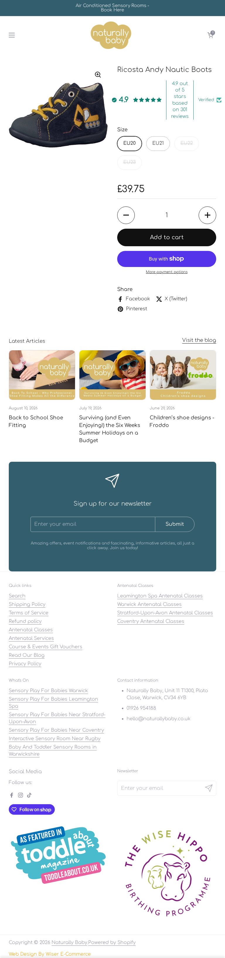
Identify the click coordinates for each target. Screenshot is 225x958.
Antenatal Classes (31, 630)
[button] (210, 35)
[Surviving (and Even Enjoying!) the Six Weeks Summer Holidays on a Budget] (112, 375)
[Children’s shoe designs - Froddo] (183, 375)
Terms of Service (28, 613)
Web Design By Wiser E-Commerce (50, 954)
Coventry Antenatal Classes (150, 621)
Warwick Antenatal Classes (149, 604)
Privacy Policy (25, 663)
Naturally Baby (69, 942)
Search (17, 596)
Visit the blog (199, 340)
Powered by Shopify (112, 942)
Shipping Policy (27, 604)
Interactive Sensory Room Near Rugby (54, 738)
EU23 (129, 162)
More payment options (167, 272)
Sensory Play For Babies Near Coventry (56, 730)
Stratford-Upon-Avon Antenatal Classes (165, 613)
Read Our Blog (27, 655)
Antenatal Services (31, 638)
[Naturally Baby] (111, 35)
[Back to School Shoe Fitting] (42, 375)
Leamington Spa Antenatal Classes (160, 596)
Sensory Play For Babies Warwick (48, 690)
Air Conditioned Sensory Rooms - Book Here (112, 8)
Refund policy (25, 621)
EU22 (186, 143)
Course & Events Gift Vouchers (45, 646)
